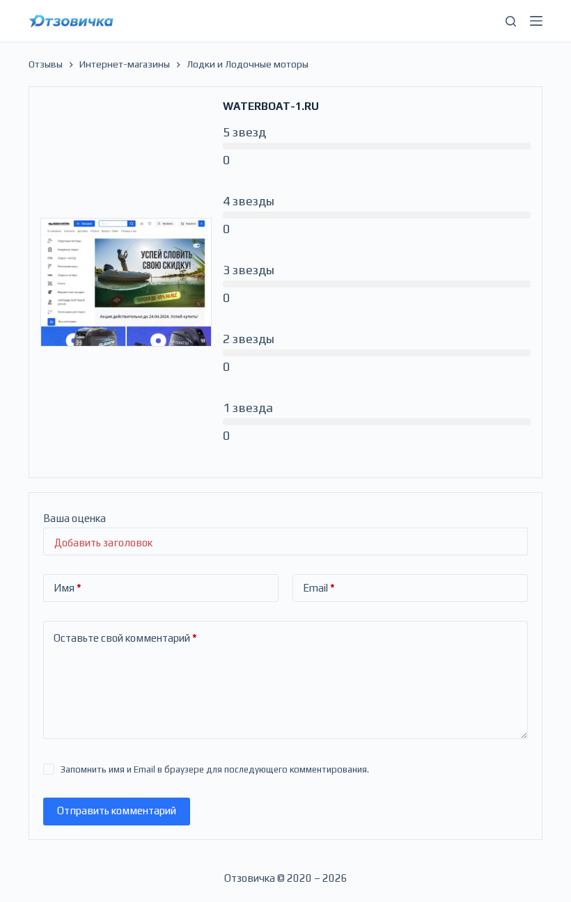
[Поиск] (511, 21)
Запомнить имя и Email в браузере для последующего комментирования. (215, 769)
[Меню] (536, 21)
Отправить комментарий (116, 810)
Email (319, 588)
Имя (67, 588)
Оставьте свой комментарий (125, 638)
